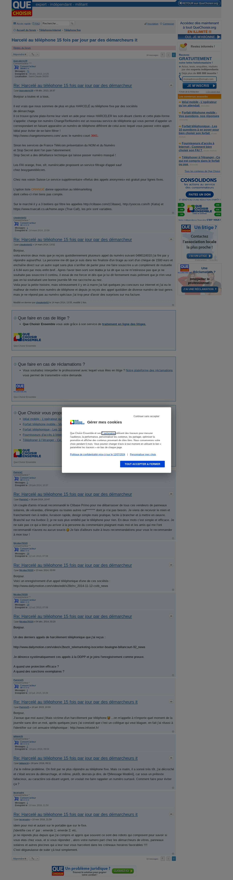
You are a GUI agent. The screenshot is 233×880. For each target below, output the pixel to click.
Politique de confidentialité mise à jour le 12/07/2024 (97, 454)
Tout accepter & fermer (142, 464)
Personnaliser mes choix (143, 454)
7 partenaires (108, 433)
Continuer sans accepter (146, 416)
